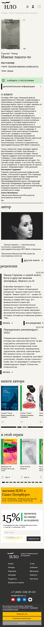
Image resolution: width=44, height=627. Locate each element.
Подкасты (12, 579)
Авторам (12, 575)
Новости (33, 575)
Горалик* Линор (9, 53)
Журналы (12, 571)
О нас (32, 564)
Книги (11, 13)
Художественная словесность (27, 13)
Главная (4, 13)
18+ (2, 200)
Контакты (34, 579)
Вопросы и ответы (16, 583)
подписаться (33, 539)
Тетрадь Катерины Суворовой (26, 416)
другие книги (33, 260)
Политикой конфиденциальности (14, 537)
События (33, 567)
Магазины (34, 571)
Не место (23, 469)
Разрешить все (22, 614)
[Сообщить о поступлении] (2, 422)
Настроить (22, 623)
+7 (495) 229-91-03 (23, 592)
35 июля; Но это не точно (7, 469)
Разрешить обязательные (22, 618)
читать (7, 323)
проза (10, 71)
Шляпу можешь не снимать (7, 416)
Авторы (11, 567)
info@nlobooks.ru (18, 596)
